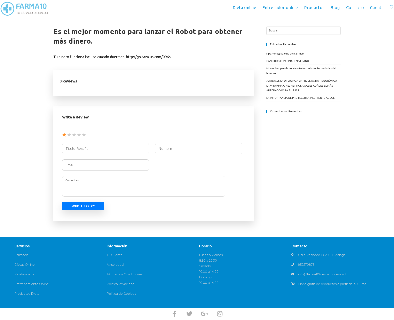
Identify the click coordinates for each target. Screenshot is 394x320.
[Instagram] (220, 314)
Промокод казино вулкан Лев (285, 53)
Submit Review (83, 205)
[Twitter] (189, 314)
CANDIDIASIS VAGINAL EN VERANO (287, 60)
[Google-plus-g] (205, 314)
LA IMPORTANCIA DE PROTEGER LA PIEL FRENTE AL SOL (300, 97)
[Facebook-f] (174, 314)
